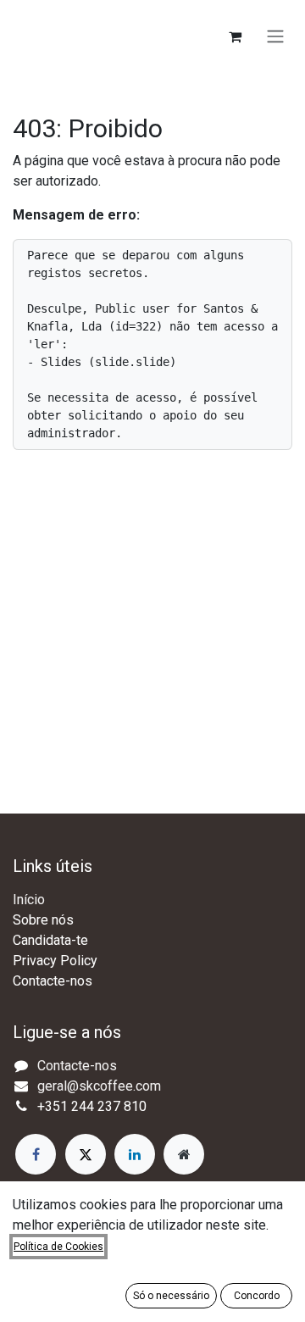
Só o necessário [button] (171, 1296)
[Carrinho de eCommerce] (235, 36)
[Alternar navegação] (275, 36)
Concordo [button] (257, 1296)
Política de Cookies (58, 1247)
